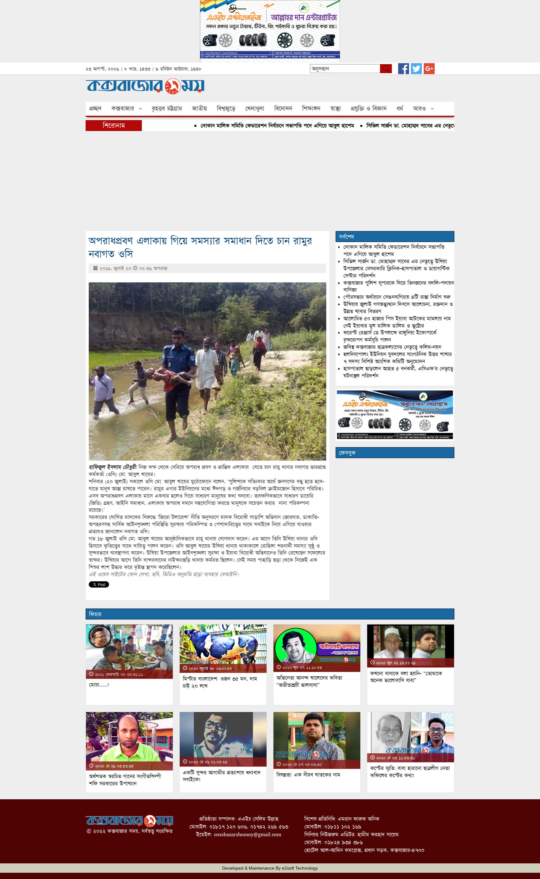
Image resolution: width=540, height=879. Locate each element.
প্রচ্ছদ (95, 108)
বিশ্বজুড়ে (226, 108)
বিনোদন (283, 108)
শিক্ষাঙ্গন (311, 108)
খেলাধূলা (254, 108)
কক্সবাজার (123, 108)
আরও (419, 108)
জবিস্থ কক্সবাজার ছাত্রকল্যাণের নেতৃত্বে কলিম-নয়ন (392, 347)
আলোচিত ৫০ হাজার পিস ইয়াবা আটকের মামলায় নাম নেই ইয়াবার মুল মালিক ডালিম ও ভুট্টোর (397, 322)
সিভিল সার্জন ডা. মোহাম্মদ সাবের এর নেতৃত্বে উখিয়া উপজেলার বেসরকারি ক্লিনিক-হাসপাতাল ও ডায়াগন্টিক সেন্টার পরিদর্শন (396, 268)
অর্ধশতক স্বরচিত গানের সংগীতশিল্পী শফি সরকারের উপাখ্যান (125, 780)
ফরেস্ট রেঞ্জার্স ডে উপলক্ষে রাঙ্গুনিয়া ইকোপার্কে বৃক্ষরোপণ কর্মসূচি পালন (390, 336)
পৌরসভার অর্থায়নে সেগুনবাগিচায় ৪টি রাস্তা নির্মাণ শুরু (396, 297)
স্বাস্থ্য (335, 108)
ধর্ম (400, 108)
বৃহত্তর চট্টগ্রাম (167, 108)
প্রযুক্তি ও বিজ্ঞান (369, 108)
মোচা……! (99, 684)
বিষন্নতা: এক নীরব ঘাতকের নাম (308, 774)
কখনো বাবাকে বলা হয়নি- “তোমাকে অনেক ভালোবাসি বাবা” (406, 677)
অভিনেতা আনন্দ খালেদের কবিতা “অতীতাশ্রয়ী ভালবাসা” (309, 681)
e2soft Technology (300, 868)
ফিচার (95, 614)
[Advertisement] (270, 181)
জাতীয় (199, 108)
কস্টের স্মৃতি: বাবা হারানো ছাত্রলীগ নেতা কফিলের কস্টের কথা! (410, 772)
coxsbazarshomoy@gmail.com (247, 834)
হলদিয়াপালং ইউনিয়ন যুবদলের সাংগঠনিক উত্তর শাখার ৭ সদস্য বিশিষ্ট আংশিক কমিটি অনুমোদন (397, 358)
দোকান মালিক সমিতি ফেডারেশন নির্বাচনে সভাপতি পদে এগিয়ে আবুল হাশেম (259, 125)
